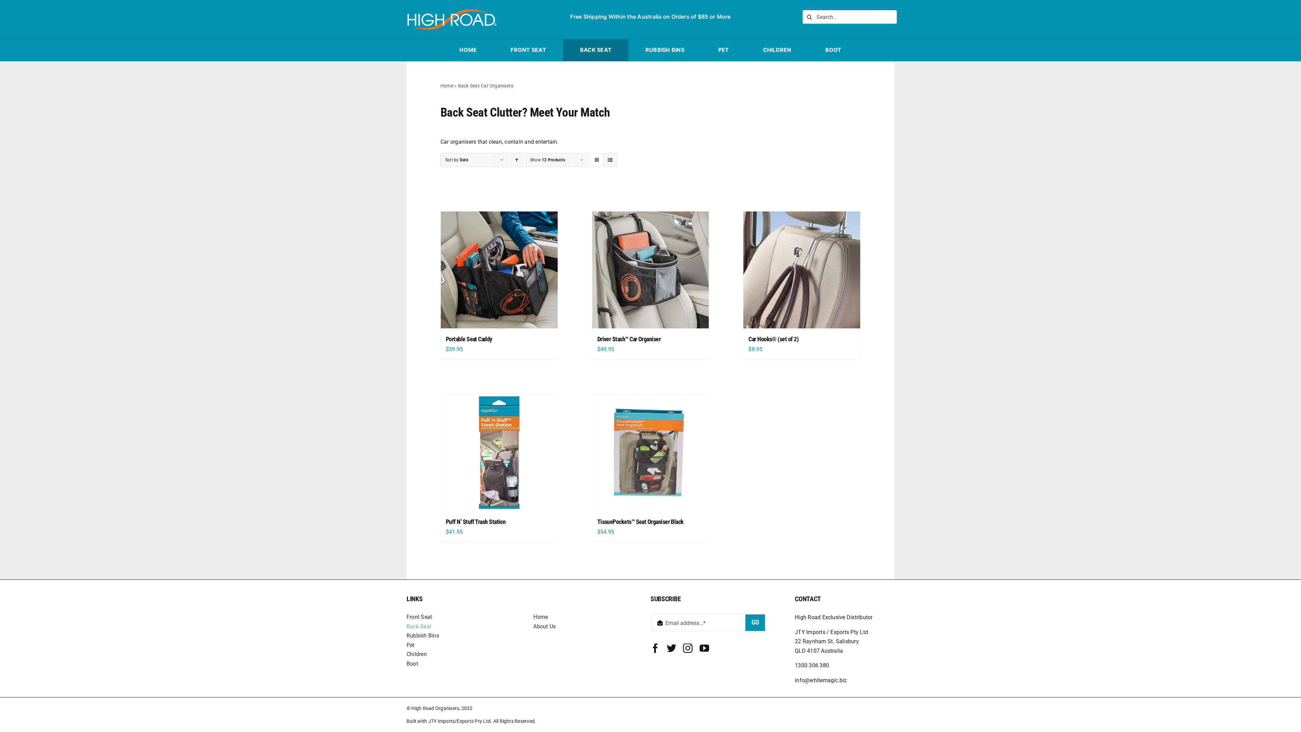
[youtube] (704, 648)
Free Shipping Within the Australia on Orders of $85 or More (650, 16)
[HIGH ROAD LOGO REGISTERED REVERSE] (451, 9)
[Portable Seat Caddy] (499, 269)
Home (446, 85)
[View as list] (610, 160)
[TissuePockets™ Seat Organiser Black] (650, 452)
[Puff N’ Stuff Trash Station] (499, 452)
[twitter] (671, 648)
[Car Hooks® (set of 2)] (801, 269)
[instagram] (688, 648)
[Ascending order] (516, 160)
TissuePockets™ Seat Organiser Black (640, 521)
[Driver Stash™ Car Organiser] (650, 269)
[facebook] (655, 648)
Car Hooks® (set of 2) (773, 339)
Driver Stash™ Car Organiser (629, 339)
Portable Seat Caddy (469, 339)
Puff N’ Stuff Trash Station (475, 521)
